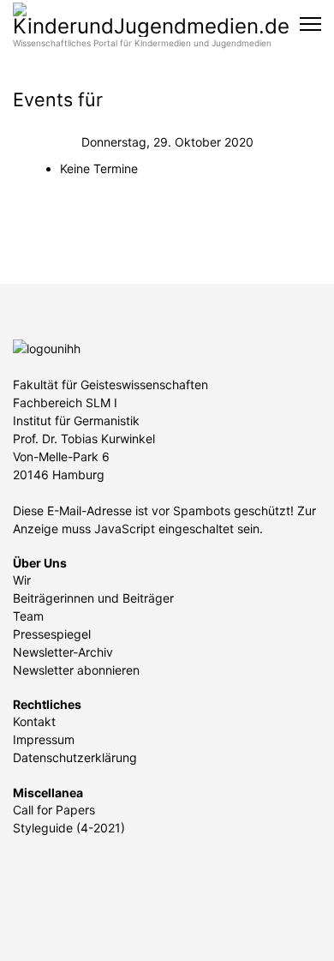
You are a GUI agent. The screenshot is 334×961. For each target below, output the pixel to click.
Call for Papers (54, 809)
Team (28, 616)
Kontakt (34, 721)
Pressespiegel (52, 634)
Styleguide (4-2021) (69, 827)
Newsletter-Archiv (63, 652)
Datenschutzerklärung (75, 757)
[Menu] (310, 24)
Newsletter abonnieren (76, 670)
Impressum (44, 739)
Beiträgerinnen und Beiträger (93, 598)
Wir (22, 580)
